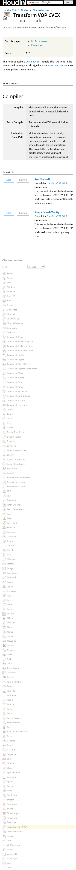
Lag (9, 595)
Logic (9, 609)
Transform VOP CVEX (57, 182)
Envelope (11, 445)
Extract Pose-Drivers (16, 486)
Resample (11, 749)
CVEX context (60, 65)
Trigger (10, 835)
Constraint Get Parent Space (20, 346)
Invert (10, 581)
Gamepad (11, 536)
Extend (10, 472)
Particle (10, 686)
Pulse (9, 727)
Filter (9, 518)
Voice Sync (12, 858)
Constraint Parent (15, 377)
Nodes (24, 10)
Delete (10, 427)
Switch (10, 808)
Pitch (9, 708)
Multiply (10, 645)
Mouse (10, 636)
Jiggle (10, 586)
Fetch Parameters (15, 509)
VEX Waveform (14, 845)
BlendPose (12, 309)
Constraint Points (15, 386)
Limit (9, 604)
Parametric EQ (14, 681)
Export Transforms (16, 463)
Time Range (13, 813)
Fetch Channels (14, 504)
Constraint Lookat (15, 355)
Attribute (11, 286)
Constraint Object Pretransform (22, 368)
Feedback (11, 500)
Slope (9, 767)
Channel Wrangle (15, 323)
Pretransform (13, 722)
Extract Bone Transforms (19, 477)
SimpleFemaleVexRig (46, 212)
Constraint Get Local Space (20, 341)
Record (10, 736)
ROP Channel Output (17, 731)
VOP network (33, 61)
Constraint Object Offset (18, 364)
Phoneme (11, 695)
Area (9, 282)
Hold (9, 554)
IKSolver (11, 559)
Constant (11, 332)
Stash (9, 790)
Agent (10, 277)
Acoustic (11, 273)
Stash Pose (12, 795)
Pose (9, 713)
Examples (36, 45)
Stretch (10, 799)
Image (10, 568)
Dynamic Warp (14, 436)
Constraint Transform (17, 404)
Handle (10, 550)
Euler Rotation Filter (16, 450)
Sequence (11, 754)
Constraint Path (14, 382)
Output (10, 677)
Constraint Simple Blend (18, 395)
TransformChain (15, 831)
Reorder (11, 745)
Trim (9, 840)
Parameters (41, 41)
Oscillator (11, 672)
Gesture (10, 545)
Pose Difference (14, 717)
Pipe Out (11, 704)
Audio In (11, 291)
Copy (9, 409)
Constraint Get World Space (20, 350)
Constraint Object (15, 359)
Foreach (11, 527)
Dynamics (11, 441)
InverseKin (12, 577)
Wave (9, 867)
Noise (9, 654)
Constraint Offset (15, 373)
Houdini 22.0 (10, 10)
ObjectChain (13, 667)
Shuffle (10, 763)
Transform (12, 822)
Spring (10, 786)
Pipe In (10, 699)
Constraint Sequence (17, 391)
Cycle (9, 418)
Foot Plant (12, 522)
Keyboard (11, 590)
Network (11, 649)
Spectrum (11, 776)
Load (8, 179)
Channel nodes (41, 10)
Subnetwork (13, 804)
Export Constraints (16, 459)
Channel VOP (13, 318)
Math (9, 627)
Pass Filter (11, 690)
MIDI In (10, 618)
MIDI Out (11, 622)
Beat (9, 300)
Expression (12, 468)
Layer (9, 600)
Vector (10, 849)
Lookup (10, 613)
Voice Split (12, 854)
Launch (23, 179)
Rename (11, 740)
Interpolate (12, 572)
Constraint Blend (15, 336)
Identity (10, 563)
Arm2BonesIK (42, 179)
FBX (9, 491)
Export (10, 454)
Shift (9, 758)
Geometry (11, 541)
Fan (9, 495)
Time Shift (12, 817)
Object (10, 663)
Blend (10, 305)
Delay (9, 422)
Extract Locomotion (16, 482)
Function (11, 531)
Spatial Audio (13, 772)
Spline (10, 781)
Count (10, 413)
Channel (11, 314)
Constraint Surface (16, 400)
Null (9, 658)
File (8, 513)
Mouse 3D (11, 640)
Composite (12, 327)
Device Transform (15, 432)
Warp (9, 863)
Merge (10, 631)
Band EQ (11, 296)
